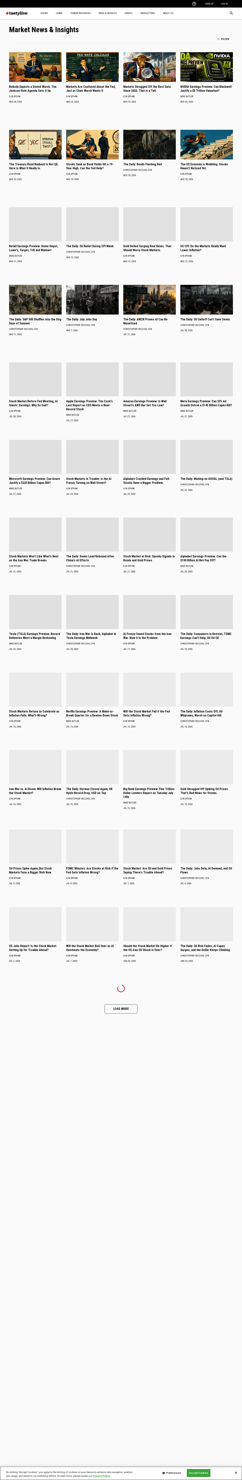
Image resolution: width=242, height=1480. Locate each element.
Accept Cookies (198, 1473)
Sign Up (209, 3)
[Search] (231, 13)
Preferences (173, 1473)
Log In (224, 3)
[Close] (236, 1472)
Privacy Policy (101, 1476)
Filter (225, 38)
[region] (121, 1473)
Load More (121, 1009)
